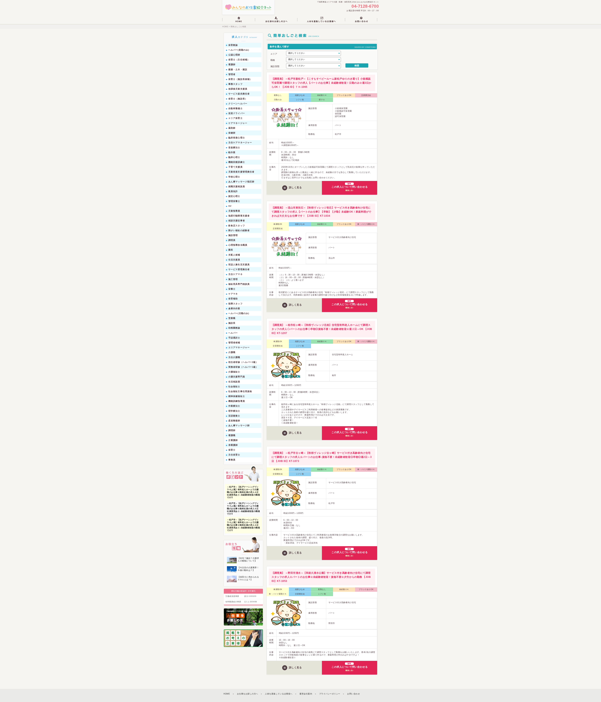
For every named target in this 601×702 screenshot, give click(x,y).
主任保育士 (234, 454)
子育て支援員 (235, 167)
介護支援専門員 (236, 376)
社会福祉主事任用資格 (240, 391)
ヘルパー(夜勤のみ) (238, 50)
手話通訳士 (234, 337)
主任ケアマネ (235, 274)
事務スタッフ (235, 84)
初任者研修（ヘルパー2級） (243, 362)
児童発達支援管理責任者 (241, 171)
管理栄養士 (234, 201)
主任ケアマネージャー (240, 142)
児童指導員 (234, 211)
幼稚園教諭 (234, 328)
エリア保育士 (235, 118)
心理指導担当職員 (237, 245)
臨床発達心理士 (236, 137)
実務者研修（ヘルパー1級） (243, 367)
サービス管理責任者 (239, 269)
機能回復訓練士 (236, 162)
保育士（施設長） (237, 98)
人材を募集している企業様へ (279, 694)
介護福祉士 (234, 372)
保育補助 (233, 298)
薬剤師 (231, 128)
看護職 (231, 435)
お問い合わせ (353, 694)
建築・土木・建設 (237, 69)
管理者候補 (234, 342)
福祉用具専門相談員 (239, 284)
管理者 (231, 74)
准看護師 (233, 445)
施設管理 (233, 235)
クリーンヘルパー (237, 103)
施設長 (231, 323)
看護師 (231, 64)
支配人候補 (234, 255)
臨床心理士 (234, 157)
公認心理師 (234, 54)
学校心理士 (234, 176)
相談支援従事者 (236, 220)
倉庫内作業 (234, 308)
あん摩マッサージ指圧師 (241, 181)
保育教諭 (233, 45)
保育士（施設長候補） (240, 79)
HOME (225, 26)
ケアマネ (233, 293)
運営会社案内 (305, 694)
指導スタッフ (235, 303)
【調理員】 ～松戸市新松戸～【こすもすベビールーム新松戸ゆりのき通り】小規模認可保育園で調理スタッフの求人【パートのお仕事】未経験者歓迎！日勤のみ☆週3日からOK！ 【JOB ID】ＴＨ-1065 (321, 82)
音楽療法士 (234, 147)
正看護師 (233, 440)
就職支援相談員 (236, 186)
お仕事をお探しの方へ (247, 694)
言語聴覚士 (234, 416)
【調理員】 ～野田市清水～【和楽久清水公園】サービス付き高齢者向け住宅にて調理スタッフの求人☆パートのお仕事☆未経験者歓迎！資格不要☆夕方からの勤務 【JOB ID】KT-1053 (321, 577)
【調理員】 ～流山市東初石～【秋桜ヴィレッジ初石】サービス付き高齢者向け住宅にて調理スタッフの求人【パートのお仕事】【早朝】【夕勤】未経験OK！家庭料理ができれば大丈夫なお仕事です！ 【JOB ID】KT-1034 (321, 211)
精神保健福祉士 (236, 396)
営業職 (231, 318)
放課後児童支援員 (237, 89)
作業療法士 (234, 406)
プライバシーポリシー (329, 694)
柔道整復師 (234, 420)
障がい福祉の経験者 (239, 230)
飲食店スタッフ (236, 225)
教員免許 (233, 191)
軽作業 (231, 152)
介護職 (231, 352)
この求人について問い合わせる (349, 187)
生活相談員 (234, 381)
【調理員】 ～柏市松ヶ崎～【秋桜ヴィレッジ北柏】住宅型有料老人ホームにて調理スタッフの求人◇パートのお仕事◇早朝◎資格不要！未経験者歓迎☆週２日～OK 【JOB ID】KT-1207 (322, 329)
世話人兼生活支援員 (239, 264)
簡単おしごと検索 (238, 26)
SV (229, 206)
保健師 (231, 133)
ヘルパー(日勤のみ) (238, 313)
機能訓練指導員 (236, 401)
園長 (230, 250)
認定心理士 (234, 196)
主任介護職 (234, 357)
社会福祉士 (234, 386)
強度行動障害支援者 (239, 215)
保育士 (231, 450)
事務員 (231, 459)
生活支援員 (234, 259)
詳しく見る (295, 187)
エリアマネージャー (239, 347)
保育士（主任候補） (239, 59)
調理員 (231, 240)
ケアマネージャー (237, 123)
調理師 (231, 430)
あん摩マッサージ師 (239, 425)
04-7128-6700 (365, 6)
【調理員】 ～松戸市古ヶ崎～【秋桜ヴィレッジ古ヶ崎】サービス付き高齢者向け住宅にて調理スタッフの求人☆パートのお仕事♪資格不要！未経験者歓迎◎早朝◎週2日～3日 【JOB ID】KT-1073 (322, 457)
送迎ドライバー (236, 113)
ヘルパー (233, 333)
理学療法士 (234, 411)
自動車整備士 (235, 108)
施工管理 (233, 279)
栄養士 (231, 289)
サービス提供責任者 (239, 93)
